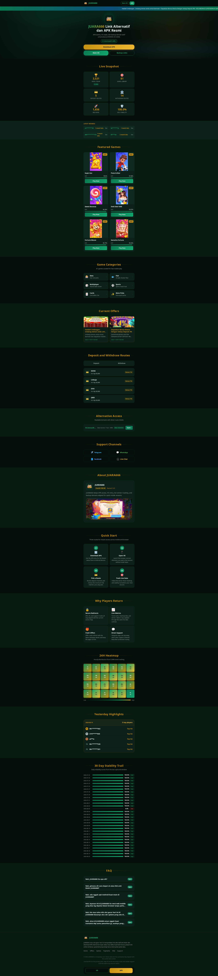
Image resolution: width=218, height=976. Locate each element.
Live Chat (122, 459)
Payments (106, 951)
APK (132, 3)
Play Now (96, 181)
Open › (129, 428)
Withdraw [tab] (121, 363)
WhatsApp (122, 452)
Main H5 (125, 3)
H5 (97, 970)
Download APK (109, 47)
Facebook (96, 459)
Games (98, 951)
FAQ (113, 951)
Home (86, 951)
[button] (109, 879)
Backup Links (122, 53)
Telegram (96, 452)
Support (120, 951)
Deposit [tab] (96, 363)
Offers (92, 951)
